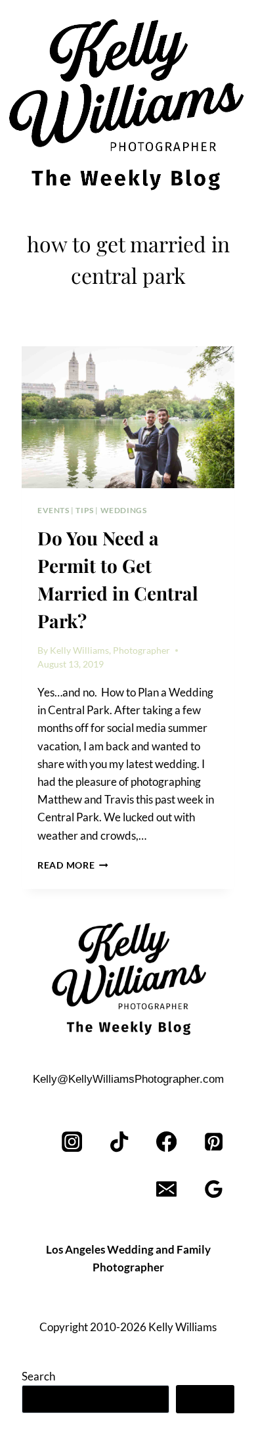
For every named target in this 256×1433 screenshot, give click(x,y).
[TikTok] (119, 1142)
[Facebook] (166, 1142)
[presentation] (128, 417)
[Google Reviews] (213, 1189)
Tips (84, 510)
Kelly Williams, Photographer (110, 650)
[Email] (166, 1189)
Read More (72, 865)
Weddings (123, 510)
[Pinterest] (213, 1142)
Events (53, 510)
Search (38, 1376)
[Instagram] (72, 1142)
